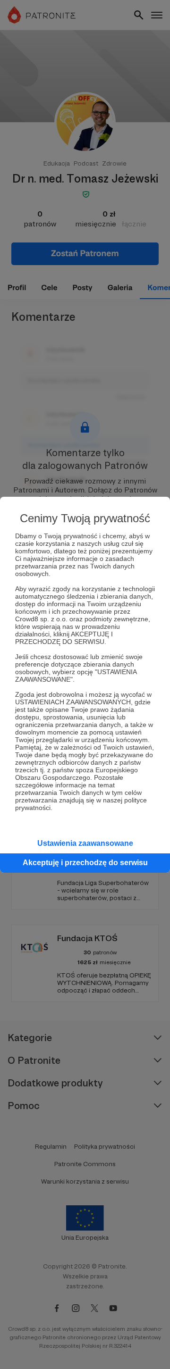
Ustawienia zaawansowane (85, 843)
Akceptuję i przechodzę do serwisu (85, 863)
